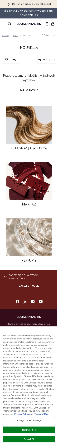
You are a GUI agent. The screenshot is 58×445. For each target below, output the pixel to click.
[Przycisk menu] (3, 24)
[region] (29, 385)
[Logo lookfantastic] (29, 24)
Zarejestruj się (29, 286)
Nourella (29, 48)
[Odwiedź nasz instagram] (33, 301)
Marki (15, 35)
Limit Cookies (29, 430)
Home (5, 35)
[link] (47, 24)
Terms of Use (41, 414)
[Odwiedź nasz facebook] (17, 301)
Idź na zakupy (29, 90)
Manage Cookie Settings (29, 420)
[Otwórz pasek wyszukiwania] (9, 24)
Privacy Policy (21, 414)
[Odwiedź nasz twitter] (25, 301)
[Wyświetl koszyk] (52, 24)
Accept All (29, 439)
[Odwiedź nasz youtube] (40, 301)
